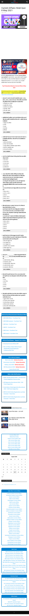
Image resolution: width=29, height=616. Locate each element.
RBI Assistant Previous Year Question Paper (14, 570)
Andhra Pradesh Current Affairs (14, 493)
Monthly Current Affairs (14, 449)
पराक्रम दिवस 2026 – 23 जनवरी (16, 411)
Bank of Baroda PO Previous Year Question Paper (14, 572)
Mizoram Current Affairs (14, 524)
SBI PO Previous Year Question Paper (14, 551)
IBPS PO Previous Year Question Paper (14, 557)
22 (21, 469)
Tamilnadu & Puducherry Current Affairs (14, 535)
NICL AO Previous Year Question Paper (14, 585)
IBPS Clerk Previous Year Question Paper (14, 558)
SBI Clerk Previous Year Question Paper (14, 553)
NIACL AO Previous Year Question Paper (14, 592)
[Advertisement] (14, 45)
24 (3, 472)
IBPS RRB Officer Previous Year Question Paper (14, 560)
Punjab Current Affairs (14, 530)
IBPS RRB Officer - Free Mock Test (12, 318)
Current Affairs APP (14, 435)
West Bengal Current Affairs (14, 544)
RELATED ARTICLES (6, 407)
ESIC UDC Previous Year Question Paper (14, 590)
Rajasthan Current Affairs (14, 531)
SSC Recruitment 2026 (14, 367)
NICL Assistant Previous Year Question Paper (14, 587)
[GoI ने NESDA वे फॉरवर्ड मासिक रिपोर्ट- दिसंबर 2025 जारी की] (4, 419)
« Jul (2, 476)
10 (3, 467)
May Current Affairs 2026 (14, 443)
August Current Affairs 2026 (14, 438)
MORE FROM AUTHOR (17, 407)
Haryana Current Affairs (14, 507)
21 (18, 469)
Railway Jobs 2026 (14, 364)
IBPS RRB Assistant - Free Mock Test (13, 321)
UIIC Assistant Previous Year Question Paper (14, 583)
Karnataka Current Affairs (14, 514)
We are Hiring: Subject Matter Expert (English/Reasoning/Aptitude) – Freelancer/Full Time (13, 348)
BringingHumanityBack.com (10, 484)
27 (14, 472)
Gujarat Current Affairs (14, 505)
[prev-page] (2, 431)
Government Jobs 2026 (14, 362)
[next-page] (4, 431)
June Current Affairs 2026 (14, 442)
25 (7, 472)
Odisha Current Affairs (14, 528)
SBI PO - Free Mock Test (9, 327)
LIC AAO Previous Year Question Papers (14, 578)
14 (18, 467)
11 (7, 467)
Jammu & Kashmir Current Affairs (14, 511)
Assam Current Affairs (14, 497)
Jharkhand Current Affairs (14, 512)
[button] (2, 2)
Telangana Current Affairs (14, 537)
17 (3, 469)
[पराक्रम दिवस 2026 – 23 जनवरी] (4, 413)
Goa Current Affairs (14, 504)
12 (11, 467)
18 (7, 469)
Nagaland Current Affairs (14, 526)
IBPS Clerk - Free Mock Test (10, 330)
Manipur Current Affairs (14, 521)
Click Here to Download (7, 94)
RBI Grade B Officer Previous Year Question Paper (14, 565)
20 (14, 469)
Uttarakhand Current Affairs (14, 542)
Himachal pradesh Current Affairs (14, 509)
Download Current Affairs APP (11, 343)
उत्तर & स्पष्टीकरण (6, 112)
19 (11, 469)
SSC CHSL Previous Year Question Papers (14, 603)
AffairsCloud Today (14, 436)
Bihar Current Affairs (14, 498)
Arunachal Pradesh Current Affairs (14, 495)
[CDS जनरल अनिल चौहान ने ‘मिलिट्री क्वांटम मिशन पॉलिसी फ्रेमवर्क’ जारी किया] (4, 426)
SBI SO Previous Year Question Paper (14, 555)
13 (14, 467)
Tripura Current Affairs (14, 538)
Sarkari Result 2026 (14, 369)
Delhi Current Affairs (14, 502)
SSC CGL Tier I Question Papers (14, 605)
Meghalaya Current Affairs (14, 523)
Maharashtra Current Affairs (14, 517)
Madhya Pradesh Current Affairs (14, 519)
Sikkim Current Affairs (14, 533)
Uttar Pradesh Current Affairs (14, 540)
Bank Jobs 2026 (14, 360)
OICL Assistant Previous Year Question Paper (14, 588)
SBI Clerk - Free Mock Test (10, 324)
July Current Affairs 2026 (14, 440)
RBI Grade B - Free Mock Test (11, 333)
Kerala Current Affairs (14, 516)
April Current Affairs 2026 (14, 445)
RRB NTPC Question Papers (14, 602)
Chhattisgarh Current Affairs (14, 500)
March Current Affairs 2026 (14, 447)
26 (11, 472)
